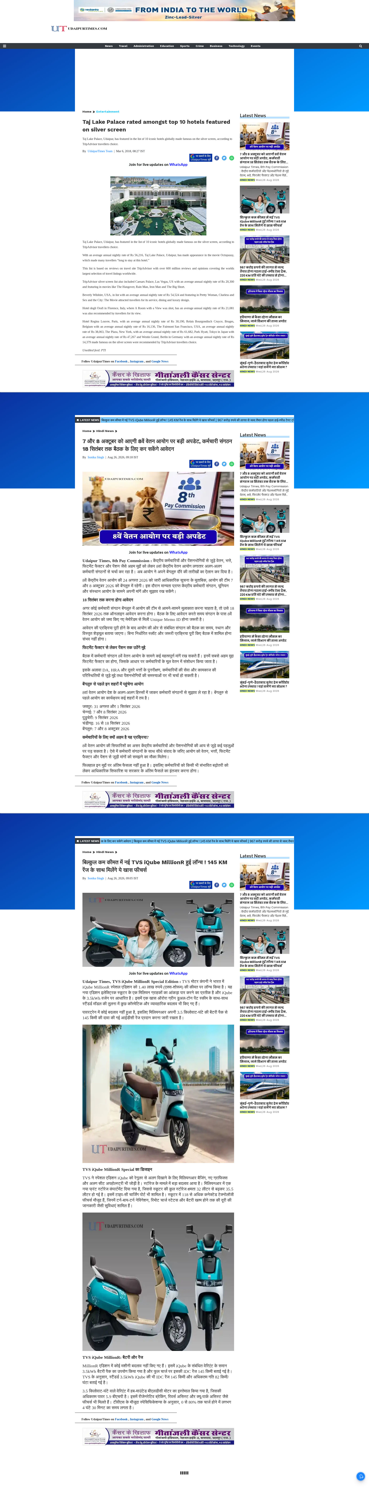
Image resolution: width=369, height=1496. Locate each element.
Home (86, 111)
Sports (184, 45)
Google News (159, 361)
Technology (237, 45)
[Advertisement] (184, 76)
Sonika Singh (96, 457)
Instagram (136, 361)
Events (255, 45)
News (109, 45)
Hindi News (105, 431)
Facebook (121, 361)
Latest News (253, 115)
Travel (123, 45)
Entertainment (107, 111)
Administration (144, 45)
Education (167, 45)
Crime (200, 45)
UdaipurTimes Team (100, 151)
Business (216, 45)
